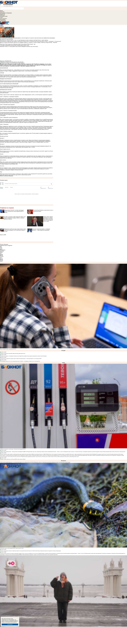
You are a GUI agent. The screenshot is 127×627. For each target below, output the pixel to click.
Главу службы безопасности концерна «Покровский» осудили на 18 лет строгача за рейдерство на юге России (20, 553)
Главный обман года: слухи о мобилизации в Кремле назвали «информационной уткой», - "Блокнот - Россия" (45, 451)
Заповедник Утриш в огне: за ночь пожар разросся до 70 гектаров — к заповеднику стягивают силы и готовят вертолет (21, 361)
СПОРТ (1, 17)
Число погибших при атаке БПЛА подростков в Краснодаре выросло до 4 (13, 353)
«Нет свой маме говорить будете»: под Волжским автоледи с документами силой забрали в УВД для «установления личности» (22, 454)
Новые (1, 187)
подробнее (10, 245)
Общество (2, 60)
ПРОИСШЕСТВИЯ (3, 16)
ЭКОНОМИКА (2, 19)
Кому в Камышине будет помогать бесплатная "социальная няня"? (114, 451)
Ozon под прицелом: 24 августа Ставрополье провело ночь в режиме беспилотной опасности (17, 550)
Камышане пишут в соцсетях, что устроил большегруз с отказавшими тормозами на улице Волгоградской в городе (83, 451)
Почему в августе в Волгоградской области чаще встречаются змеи (12, 548)
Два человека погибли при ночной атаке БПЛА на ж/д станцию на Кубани (13, 459)
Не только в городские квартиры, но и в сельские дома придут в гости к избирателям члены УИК (17, 462)
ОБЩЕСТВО (2, 14)
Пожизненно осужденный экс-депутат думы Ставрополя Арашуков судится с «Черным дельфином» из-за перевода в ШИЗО (21, 358)
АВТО (7, 23)
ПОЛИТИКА (2, 15)
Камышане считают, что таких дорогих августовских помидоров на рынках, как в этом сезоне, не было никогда (52, 462)
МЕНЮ (1, 10)
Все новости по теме (4, 39)
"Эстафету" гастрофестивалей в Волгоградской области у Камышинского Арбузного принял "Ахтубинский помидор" (20, 455)
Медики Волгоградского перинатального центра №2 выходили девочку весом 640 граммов (108, 454)
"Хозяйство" (36, 64)
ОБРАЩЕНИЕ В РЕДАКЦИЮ (6, 13)
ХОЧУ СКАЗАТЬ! (3, 18)
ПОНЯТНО (10, 624)
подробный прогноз (4, 245)
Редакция (2, 26)
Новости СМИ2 (3, 234)
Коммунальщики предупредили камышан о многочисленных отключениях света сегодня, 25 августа (38, 456)
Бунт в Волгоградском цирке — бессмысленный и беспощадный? (12, 451)
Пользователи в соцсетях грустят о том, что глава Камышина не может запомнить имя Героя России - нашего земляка (24, 40)
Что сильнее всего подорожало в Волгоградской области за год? (51, 455)
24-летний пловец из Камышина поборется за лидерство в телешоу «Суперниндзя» (47, 550)
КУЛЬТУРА (2, 11)
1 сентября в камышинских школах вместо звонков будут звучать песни (67, 456)
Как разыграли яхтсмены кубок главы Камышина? (94, 553)
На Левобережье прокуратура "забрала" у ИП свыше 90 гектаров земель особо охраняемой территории (40, 554)
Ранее (11, 187)
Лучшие (6, 187)
